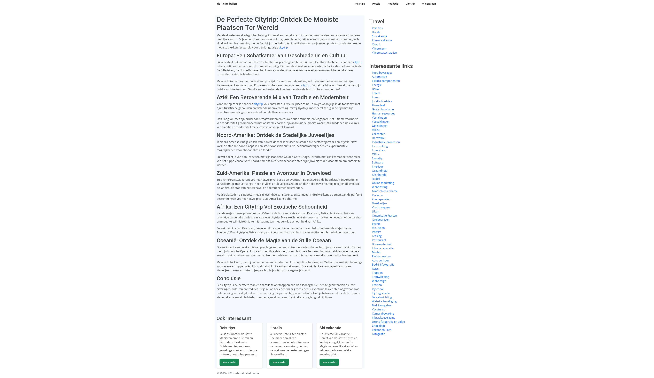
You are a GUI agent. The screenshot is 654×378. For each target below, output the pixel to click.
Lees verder (229, 362)
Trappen (377, 273)
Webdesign (379, 281)
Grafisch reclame (383, 109)
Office (375, 154)
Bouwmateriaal (381, 244)
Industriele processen (386, 142)
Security (377, 158)
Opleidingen (379, 126)
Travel (376, 93)
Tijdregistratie (381, 293)
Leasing (377, 236)
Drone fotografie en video (388, 322)
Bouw (375, 89)
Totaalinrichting (382, 297)
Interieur (377, 166)
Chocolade (379, 326)
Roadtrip (393, 3)
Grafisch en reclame (385, 191)
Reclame (377, 195)
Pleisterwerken (381, 256)
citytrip (283, 47)
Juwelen (377, 285)
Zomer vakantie (382, 40)
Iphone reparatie (383, 248)
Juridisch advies (382, 101)
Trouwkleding (380, 277)
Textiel (376, 179)
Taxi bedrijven (381, 219)
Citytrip (410, 3)
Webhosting (379, 187)
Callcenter (378, 134)
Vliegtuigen (429, 3)
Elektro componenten (386, 81)
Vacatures (378, 309)
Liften (375, 211)
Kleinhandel (379, 175)
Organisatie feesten (384, 215)
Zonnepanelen (381, 199)
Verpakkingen (381, 122)
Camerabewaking (383, 313)
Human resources (383, 113)
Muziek (376, 252)
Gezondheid (379, 170)
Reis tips (360, 3)
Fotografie (378, 334)
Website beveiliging (384, 301)
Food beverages (382, 73)
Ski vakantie (379, 36)
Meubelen (378, 228)
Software (377, 162)
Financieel (378, 105)
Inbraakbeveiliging (383, 317)
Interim (376, 232)
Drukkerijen (379, 203)
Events (376, 224)
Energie (377, 85)
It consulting (380, 146)
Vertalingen (379, 117)
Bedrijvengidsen (382, 305)
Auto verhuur (380, 260)
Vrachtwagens (381, 207)
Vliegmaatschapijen (384, 52)
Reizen (376, 268)
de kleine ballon (227, 3)
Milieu (376, 130)
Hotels (376, 3)
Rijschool (378, 289)
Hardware (378, 138)
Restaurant (379, 240)
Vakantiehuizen (382, 330)
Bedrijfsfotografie (383, 264)
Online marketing (383, 183)
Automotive (379, 77)
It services (378, 150)
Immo (375, 97)
